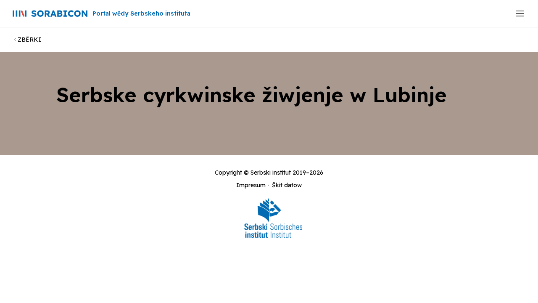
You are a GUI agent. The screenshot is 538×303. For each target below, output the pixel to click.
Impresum (251, 185)
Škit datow (287, 185)
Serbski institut (271, 172)
